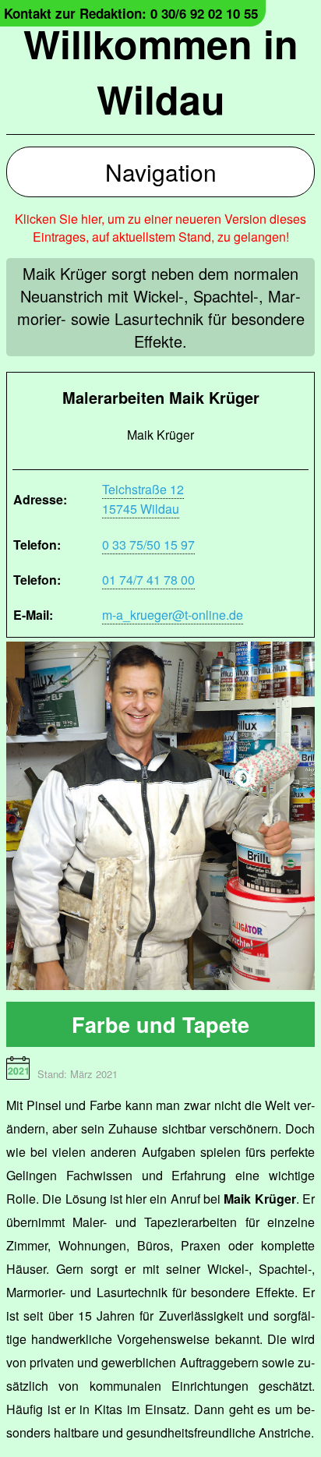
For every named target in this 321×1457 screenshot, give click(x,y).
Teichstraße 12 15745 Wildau (143, 499)
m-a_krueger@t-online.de (172, 615)
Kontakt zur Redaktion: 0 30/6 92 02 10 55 (131, 13)
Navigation (161, 172)
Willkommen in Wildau (160, 71)
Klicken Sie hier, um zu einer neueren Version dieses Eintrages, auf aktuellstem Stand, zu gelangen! (160, 228)
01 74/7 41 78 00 (148, 580)
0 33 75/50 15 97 (148, 544)
